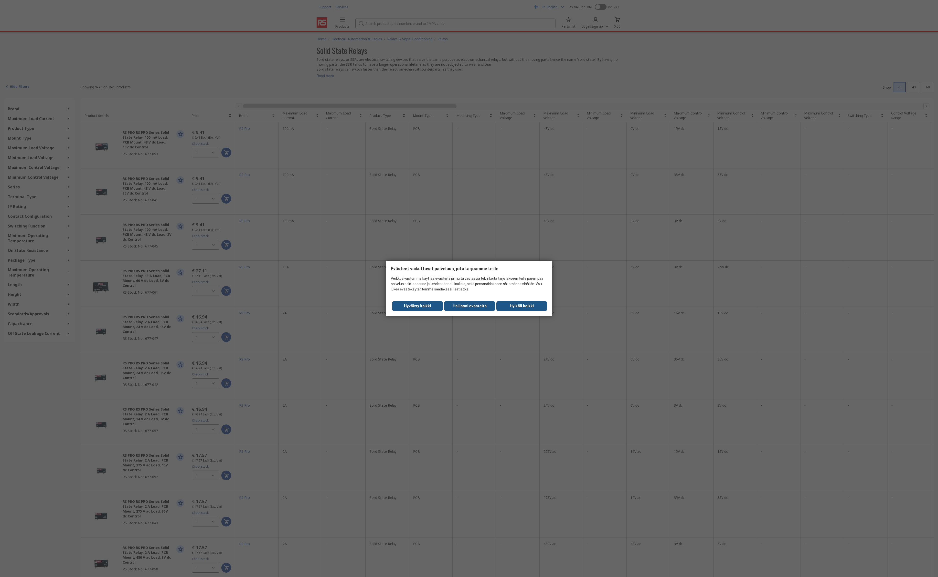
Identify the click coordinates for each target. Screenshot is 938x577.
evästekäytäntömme (416, 289)
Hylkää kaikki (522, 306)
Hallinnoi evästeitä (470, 306)
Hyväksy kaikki (417, 306)
